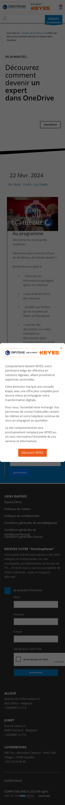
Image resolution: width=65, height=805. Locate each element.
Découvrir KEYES (32, 452)
